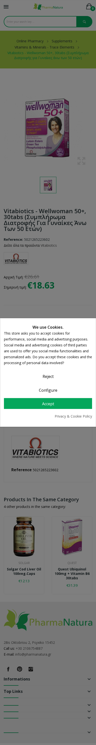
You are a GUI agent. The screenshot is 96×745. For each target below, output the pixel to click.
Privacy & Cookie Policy (73, 416)
